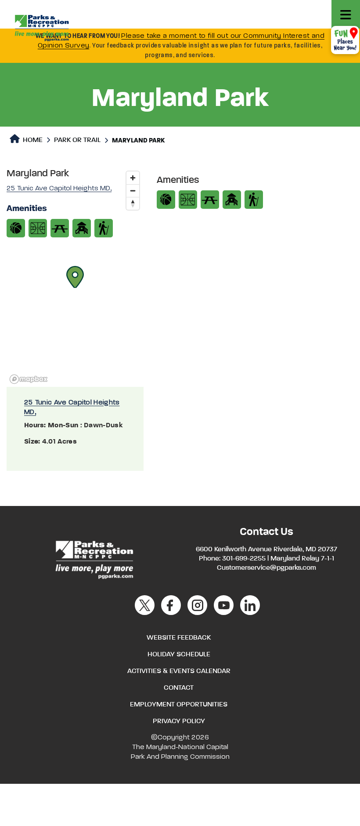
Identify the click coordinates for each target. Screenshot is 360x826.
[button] (75, 277)
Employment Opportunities (178, 704)
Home (32, 140)
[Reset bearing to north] (132, 203)
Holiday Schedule (179, 654)
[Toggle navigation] (345, 14)
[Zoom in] (132, 177)
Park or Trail (77, 140)
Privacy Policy (179, 721)
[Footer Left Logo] (93, 558)
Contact (179, 687)
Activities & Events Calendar (178, 671)
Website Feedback (179, 637)
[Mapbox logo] (28, 379)
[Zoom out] (132, 190)
